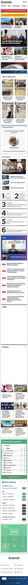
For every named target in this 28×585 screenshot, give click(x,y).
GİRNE (4, 307)
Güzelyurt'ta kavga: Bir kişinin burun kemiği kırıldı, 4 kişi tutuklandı (23, 197)
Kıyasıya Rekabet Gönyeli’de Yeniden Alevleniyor (15, 15)
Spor (3, 393)
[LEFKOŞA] (25, 347)
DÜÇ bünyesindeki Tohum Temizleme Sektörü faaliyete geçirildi (16, 205)
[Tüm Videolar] (25, 237)
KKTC (9, 6)
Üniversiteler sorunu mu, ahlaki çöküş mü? (14, 131)
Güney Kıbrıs (16, 6)
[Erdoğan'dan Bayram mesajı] (5, 257)
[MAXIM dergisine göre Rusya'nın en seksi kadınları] (5, 177)
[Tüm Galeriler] (25, 157)
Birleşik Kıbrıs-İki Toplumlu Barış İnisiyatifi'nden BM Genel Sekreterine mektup (16, 285)
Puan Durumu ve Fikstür (8, 568)
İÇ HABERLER (9, 203)
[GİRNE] (25, 307)
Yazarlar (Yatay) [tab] (7, 127)
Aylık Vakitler (6, 550)
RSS (5, 578)
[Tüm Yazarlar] (25, 127)
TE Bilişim (17, 583)
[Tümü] (25, 76)
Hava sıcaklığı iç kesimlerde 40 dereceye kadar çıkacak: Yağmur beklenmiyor (16, 278)
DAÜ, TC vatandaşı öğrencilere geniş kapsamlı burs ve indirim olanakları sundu (16, 271)
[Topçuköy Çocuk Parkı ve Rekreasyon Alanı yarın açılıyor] (7, 423)
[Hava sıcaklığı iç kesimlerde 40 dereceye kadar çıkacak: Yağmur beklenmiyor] (7, 406)
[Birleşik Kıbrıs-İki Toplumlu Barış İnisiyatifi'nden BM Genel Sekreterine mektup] (20, 423)
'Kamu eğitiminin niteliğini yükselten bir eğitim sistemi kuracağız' (16, 231)
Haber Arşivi (19, 572)
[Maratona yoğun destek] (5, 188)
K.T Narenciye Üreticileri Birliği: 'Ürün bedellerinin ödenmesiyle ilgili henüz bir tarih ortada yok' (9, 197)
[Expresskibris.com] (6, 2)
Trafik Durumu (19, 565)
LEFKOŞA (5, 347)
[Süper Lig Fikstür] (25, 482)
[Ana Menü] (25, 2)
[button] (25, 65)
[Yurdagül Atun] (14, 140)
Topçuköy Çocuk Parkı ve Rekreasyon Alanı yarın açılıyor (7, 431)
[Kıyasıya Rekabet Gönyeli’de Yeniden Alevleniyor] (7, 388)
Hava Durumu (6, 565)
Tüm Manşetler (19, 568)
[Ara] (23, 2)
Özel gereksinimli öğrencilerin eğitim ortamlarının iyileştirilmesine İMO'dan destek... (20, 415)
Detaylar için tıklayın (14, 477)
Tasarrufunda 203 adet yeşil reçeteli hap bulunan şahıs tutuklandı (16, 214)
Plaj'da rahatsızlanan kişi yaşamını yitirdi (15, 222)
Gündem (3, 6)
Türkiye (24, 6)
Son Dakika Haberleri (7, 572)
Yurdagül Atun (14, 147)
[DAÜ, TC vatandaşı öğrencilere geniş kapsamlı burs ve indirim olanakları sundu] (20, 388)
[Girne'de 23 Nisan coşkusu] (5, 182)
